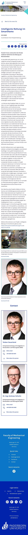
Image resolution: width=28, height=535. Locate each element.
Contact (13, 462)
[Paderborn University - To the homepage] (3, 2)
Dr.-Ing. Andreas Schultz (12, 396)
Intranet (13, 454)
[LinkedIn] (16, 501)
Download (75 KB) (5, 300)
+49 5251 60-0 (14, 518)
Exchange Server (15, 457)
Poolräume (14, 459)
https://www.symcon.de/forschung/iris (11, 225)
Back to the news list (11, 21)
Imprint (9, 491)
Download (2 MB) (5, 256)
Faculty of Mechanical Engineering (12, 2)
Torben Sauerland (9, 342)
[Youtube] (20, 501)
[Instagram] (14, 471)
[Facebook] (11, 501)
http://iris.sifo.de (5, 227)
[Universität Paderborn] (14, 525)
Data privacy (20, 491)
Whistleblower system (15, 493)
